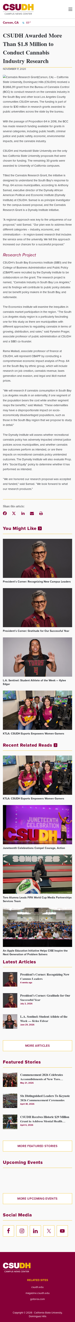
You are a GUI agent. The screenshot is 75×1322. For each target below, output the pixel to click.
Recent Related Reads (28, 745)
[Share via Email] (32, 513)
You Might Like (20, 528)
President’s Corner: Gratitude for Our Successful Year (36, 631)
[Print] (41, 513)
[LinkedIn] (23, 513)
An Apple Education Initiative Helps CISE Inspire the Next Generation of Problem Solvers (35, 952)
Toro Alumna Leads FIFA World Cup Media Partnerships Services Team (37, 899)
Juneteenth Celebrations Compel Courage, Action (34, 848)
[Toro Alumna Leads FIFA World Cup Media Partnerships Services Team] (37, 874)
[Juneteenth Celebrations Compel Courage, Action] (37, 824)
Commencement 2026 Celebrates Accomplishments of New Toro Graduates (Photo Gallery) (41, 1076)
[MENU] (67, 10)
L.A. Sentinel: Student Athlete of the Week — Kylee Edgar (34, 682)
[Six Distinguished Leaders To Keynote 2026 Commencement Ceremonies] (10, 1100)
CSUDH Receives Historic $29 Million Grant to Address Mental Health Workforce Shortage (44, 1118)
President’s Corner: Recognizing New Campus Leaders (37, 582)
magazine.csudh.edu (38, 1293)
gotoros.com (37, 1299)
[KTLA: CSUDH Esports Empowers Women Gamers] (37, 710)
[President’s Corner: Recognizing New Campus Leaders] (37, 558)
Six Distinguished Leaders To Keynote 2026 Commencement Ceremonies (45, 1097)
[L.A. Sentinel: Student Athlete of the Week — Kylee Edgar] (37, 657)
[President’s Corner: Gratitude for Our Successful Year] (37, 607)
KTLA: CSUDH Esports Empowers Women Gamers (33, 734)
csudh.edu (37, 1287)
